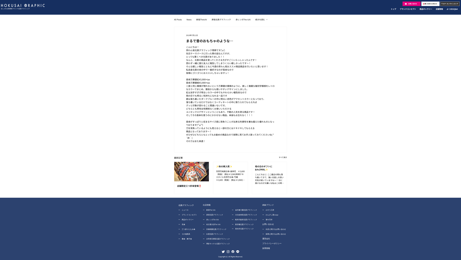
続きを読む (260, 19)
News (189, 19)
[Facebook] (233, 251)
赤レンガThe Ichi (243, 19)
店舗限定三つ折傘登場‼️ (189, 185)
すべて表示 (283, 157)
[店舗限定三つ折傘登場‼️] (191, 171)
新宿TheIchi (201, 19)
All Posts (178, 19)
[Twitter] (223, 251)
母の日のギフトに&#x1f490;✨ (263, 168)
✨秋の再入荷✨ (224, 166)
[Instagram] (228, 251)
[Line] (238, 251)
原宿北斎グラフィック (221, 19)
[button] (215, 205)
